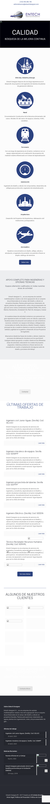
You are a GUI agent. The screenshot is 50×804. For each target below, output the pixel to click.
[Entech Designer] (25, 15)
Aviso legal (10, 797)
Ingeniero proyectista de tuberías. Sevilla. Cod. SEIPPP (24, 483)
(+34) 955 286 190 (26, 2)
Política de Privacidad (22, 797)
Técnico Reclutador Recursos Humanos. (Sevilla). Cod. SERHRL (24, 543)
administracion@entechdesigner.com (26, 4)
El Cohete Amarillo (37, 795)
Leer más (41, 443)
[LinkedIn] (28, 7)
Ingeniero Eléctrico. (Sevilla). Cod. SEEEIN (24, 513)
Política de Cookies (36, 797)
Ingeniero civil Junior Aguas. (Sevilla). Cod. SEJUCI (25, 421)
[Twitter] (25, 7)
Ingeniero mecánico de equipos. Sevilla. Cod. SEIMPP (24, 452)
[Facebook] (22, 7)
